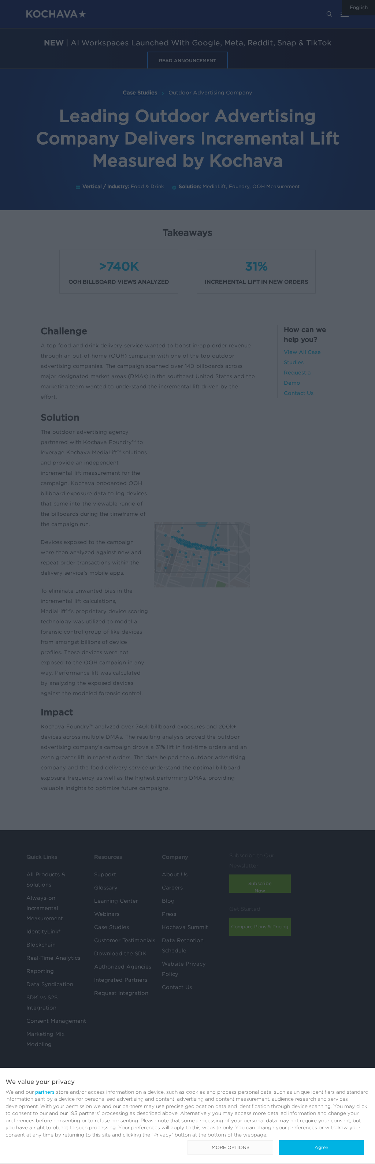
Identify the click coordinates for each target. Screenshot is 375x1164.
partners (45, 1091)
